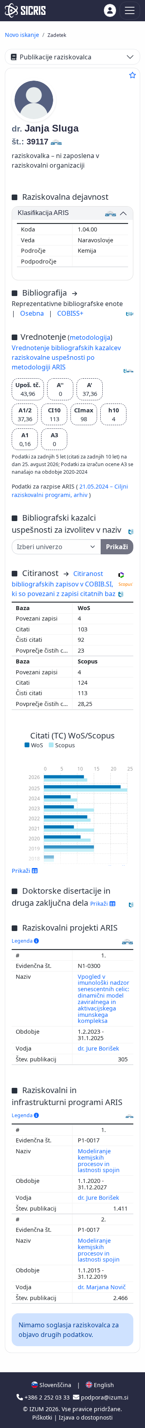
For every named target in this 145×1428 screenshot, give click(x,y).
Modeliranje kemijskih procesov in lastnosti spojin (99, 1160)
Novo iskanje (22, 35)
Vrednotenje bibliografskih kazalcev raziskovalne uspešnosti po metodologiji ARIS (66, 357)
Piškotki (43, 1417)
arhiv (81, 495)
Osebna (33, 313)
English (103, 1385)
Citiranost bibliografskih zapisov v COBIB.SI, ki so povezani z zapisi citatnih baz (64, 583)
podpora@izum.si (103, 1397)
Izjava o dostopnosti (86, 1417)
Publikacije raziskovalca (55, 57)
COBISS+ (70, 313)
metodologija (90, 337)
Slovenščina (54, 1385)
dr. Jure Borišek (99, 1048)
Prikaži (100, 903)
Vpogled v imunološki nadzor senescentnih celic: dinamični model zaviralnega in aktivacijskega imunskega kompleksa (103, 999)
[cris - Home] (25, 10)
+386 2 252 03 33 (47, 1397)
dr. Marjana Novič (102, 1287)
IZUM (37, 1409)
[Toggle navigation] (130, 11)
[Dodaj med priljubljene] (132, 75)
